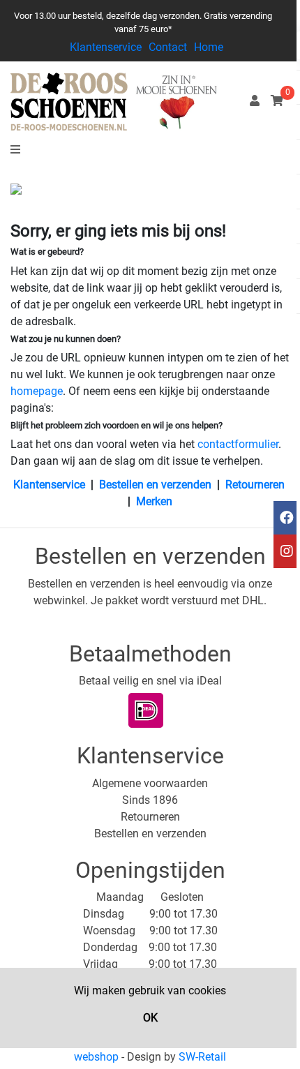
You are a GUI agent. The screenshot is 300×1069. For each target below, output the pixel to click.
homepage (36, 391)
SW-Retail (202, 1056)
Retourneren (255, 484)
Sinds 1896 (150, 800)
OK (150, 1017)
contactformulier (237, 444)
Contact (168, 47)
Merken (154, 501)
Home (208, 47)
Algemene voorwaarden (150, 783)
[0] (277, 100)
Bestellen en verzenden (155, 484)
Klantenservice (106, 47)
